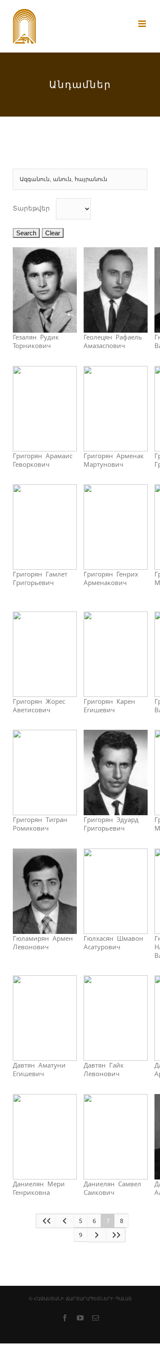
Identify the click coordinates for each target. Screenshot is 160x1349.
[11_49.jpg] (45, 853)
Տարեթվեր (31, 208)
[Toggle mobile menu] (142, 23)
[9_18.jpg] (45, 251)
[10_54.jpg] (45, 1098)
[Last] (115, 1235)
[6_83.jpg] (116, 853)
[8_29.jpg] (45, 979)
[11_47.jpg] (116, 370)
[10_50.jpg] (45, 370)
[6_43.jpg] (45, 616)
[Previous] (64, 1221)
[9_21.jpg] (45, 488)
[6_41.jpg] (116, 488)
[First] (45, 1221)
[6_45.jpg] (116, 734)
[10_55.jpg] (116, 1098)
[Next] (97, 1235)
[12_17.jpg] (45, 734)
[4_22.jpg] (116, 979)
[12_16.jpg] (116, 616)
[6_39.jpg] (116, 251)
